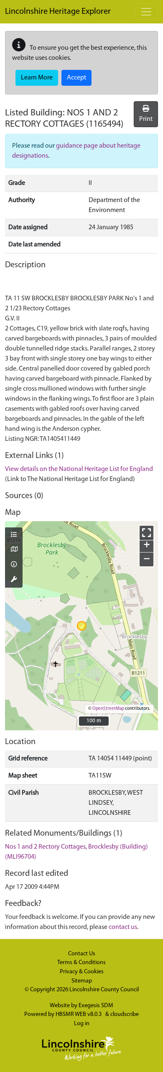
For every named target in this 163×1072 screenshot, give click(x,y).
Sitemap (81, 981)
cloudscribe (124, 1014)
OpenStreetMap (108, 708)
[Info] (13, 565)
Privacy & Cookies (82, 972)
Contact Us (81, 954)
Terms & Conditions (81, 962)
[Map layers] (13, 535)
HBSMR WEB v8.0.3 (79, 1014)
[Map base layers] (13, 550)
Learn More (37, 77)
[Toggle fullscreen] (146, 533)
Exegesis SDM (96, 1006)
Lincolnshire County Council (104, 990)
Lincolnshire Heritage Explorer (58, 12)
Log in (81, 1024)
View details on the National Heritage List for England (79, 469)
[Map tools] (13, 580)
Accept (76, 77)
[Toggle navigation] (146, 11)
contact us (123, 927)
